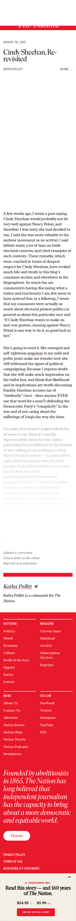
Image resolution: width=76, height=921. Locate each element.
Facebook (47, 703)
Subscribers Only (39, 882)
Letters (8, 682)
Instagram (48, 718)
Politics (9, 631)
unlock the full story (35, 912)
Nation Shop (12, 732)
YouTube (46, 725)
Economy (10, 646)
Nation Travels (14, 739)
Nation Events (13, 725)
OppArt (9, 667)
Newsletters (12, 754)
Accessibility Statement (21, 868)
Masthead (47, 638)
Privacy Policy (14, 855)
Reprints (46, 665)
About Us (10, 703)
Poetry (8, 675)
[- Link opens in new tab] (36, 586)
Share (64, 69)
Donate (17, 835)
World (8, 638)
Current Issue (50, 631)
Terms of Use (13, 861)
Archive (46, 646)
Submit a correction (17, 553)
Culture (9, 653)
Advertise (10, 718)
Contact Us (11, 710)
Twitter (46, 710)
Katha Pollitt (13, 69)
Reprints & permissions (20, 563)
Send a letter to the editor (21, 558)
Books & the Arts (16, 660)
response (35, 353)
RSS (43, 732)
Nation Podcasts (15, 747)
